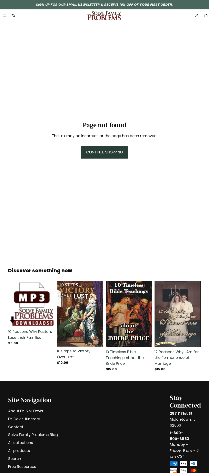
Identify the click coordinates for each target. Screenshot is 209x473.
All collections (20, 442)
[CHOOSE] (97, 340)
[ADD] (48, 321)
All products (19, 450)
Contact (15, 426)
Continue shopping (104, 152)
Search (14, 458)
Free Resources (22, 466)
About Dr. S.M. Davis (25, 410)
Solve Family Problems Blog (33, 434)
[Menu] (4, 15)
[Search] (13, 15)
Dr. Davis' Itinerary (24, 418)
